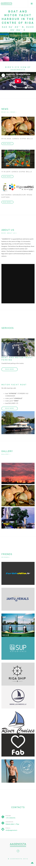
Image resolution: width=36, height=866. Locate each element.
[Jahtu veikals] (18, 599)
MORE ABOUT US (8, 233)
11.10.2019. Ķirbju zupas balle (16, 172)
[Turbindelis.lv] (18, 573)
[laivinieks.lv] (18, 697)
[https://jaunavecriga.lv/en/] (18, 722)
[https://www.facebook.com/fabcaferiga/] (18, 745)
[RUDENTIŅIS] (18, 495)
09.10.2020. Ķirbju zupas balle (17, 139)
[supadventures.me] (18, 648)
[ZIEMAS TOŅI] (18, 473)
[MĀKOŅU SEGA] (18, 518)
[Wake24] (18, 625)
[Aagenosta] (6, 3)
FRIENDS (5, 557)
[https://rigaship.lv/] (18, 674)
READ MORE (7, 143)
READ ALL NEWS (8, 112)
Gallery (5, 454)
